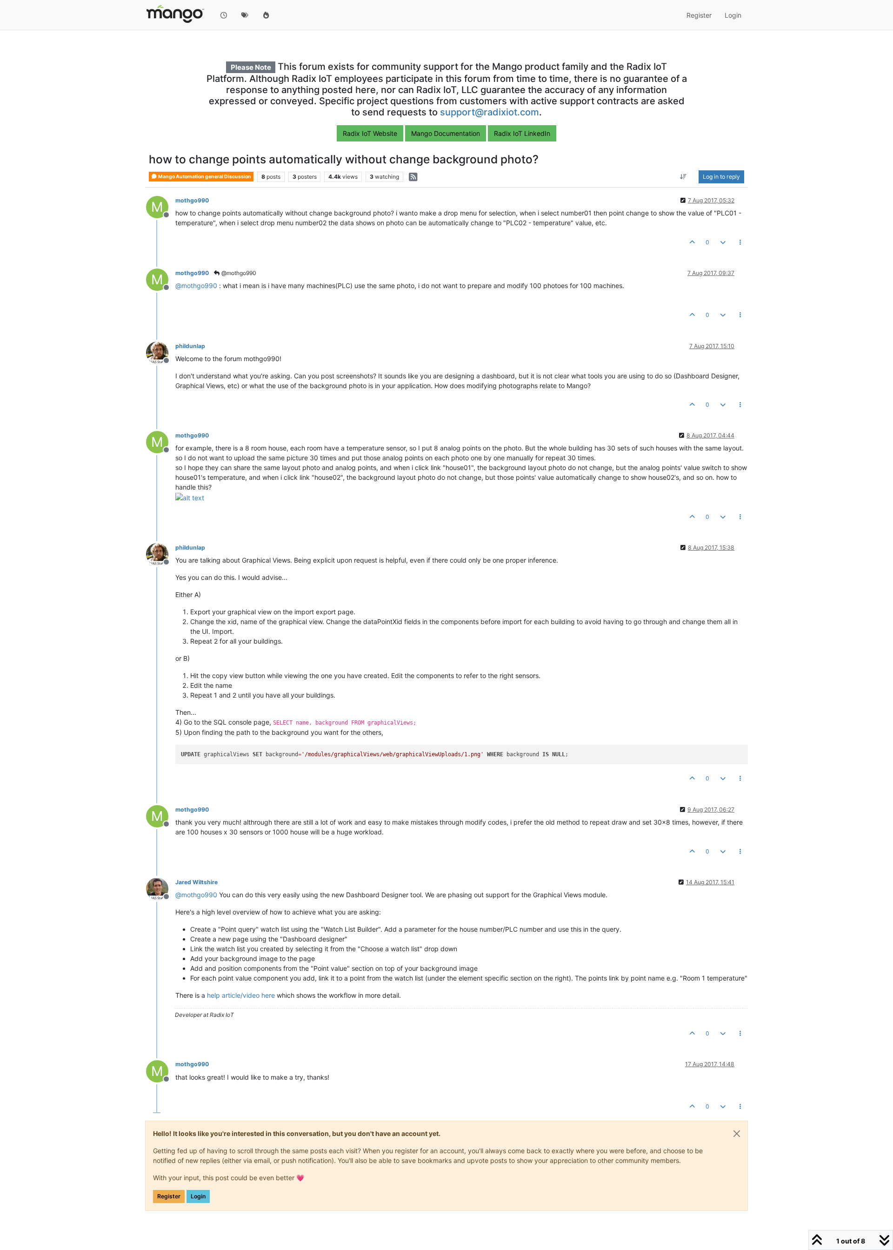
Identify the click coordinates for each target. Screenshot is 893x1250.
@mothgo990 (238, 272)
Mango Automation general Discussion (204, 177)
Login (198, 1196)
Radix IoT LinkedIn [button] (522, 133)
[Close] (736, 1133)
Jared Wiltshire (196, 882)
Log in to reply (721, 176)
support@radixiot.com (489, 112)
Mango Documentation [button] (445, 133)
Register (168, 1196)
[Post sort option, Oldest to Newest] (683, 176)
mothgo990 (192, 200)
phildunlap (190, 346)
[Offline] (160, 352)
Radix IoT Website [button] (370, 133)
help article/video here (241, 995)
